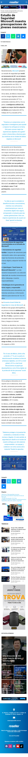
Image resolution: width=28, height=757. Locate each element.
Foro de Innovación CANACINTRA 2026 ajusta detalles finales (7, 687)
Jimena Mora (4, 500)
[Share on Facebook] (3, 36)
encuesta (17, 494)
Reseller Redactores (15, 533)
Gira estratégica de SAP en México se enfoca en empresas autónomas (18, 569)
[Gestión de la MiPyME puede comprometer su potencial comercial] (5, 539)
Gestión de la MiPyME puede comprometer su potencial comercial (18, 539)
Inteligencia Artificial (6, 499)
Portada (2, 11)
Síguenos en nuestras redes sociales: (14, 741)
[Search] (26, 2)
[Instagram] (10, 746)
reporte (14, 500)
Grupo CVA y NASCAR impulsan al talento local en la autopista (18, 529)
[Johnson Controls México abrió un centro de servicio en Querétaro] (5, 559)
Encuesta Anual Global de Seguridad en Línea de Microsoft (12, 496)
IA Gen (15, 498)
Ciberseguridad (10, 494)
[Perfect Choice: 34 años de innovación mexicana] (5, 579)
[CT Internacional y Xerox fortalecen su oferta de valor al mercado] (5, 549)
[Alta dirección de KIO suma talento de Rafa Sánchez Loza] (14, 650)
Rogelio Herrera (6, 692)
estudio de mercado (6, 498)
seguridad (19, 500)
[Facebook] (6, 746)
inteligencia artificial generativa (19, 499)
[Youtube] (18, 746)
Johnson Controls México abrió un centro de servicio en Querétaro (18, 559)
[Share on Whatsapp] (13, 36)
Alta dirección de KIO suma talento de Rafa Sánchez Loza (12, 658)
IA (12, 498)
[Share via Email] (23, 36)
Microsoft (15, 71)
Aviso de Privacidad (14, 735)
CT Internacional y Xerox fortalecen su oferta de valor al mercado (18, 549)
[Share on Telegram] (18, 36)
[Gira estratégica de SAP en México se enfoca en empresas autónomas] (5, 569)
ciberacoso (4, 494)
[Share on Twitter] (8, 36)
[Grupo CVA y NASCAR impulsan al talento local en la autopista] (5, 529)
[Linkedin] (14, 746)
